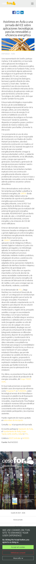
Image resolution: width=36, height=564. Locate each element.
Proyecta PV (11, 391)
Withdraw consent (18, 552)
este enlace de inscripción (13, 420)
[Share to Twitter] (18, 12)
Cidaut (20, 434)
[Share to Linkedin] (22, 12)
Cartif (9, 434)
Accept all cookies (18, 547)
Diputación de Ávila (25, 429)
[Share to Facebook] (14, 12)
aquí (10, 424)
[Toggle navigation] (32, 4)
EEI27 (11, 438)
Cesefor (15, 434)
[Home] (9, 3)
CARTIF (23, 193)
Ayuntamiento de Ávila (11, 431)
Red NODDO (13, 442)
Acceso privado (18, 520)
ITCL (20, 290)
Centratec (17, 438)
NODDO (25, 438)
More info (17, 558)
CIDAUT (7, 240)
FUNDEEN (22, 391)
